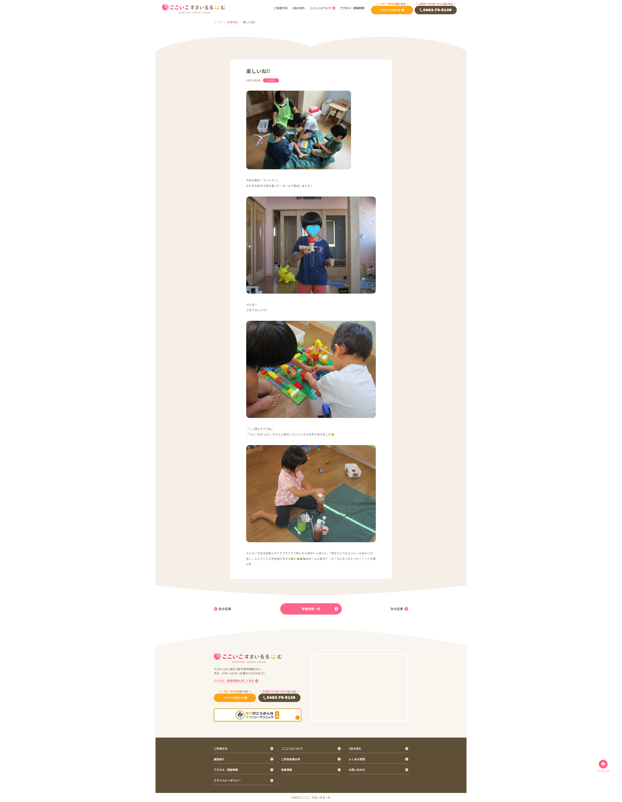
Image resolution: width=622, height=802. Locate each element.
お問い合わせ (357, 770)
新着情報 (232, 22)
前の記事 (225, 609)
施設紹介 (219, 759)
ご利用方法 (281, 8)
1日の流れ (298, 8)
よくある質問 (357, 759)
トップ (218, 22)
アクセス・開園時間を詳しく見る (234, 681)
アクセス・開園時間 (352, 8)
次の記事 (396, 609)
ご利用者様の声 (290, 759)
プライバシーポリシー (227, 780)
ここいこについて (320, 8)
